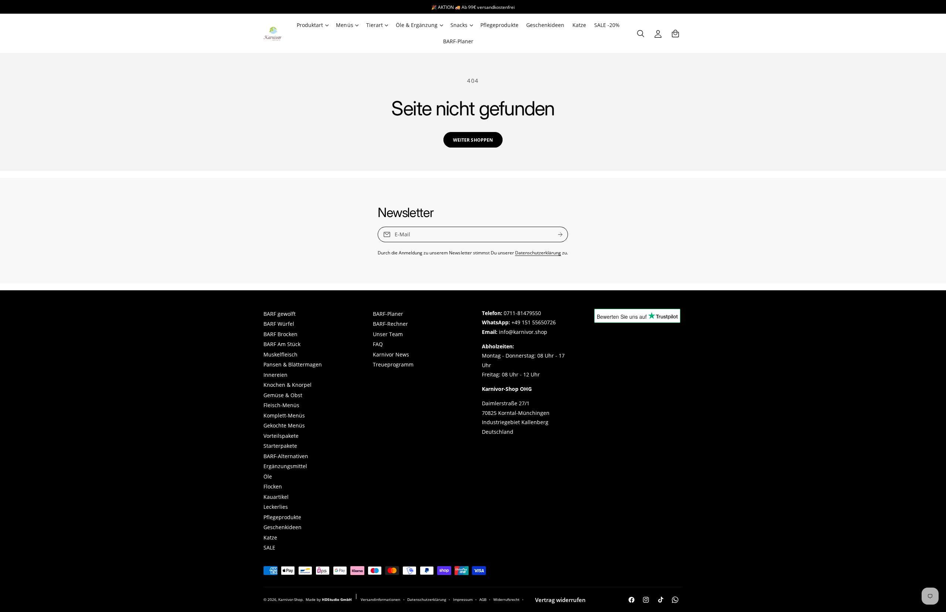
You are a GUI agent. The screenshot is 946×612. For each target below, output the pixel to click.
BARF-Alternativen (285, 456)
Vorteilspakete (281, 436)
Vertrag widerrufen (560, 599)
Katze (270, 537)
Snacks (458, 25)
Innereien (275, 375)
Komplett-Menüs (284, 415)
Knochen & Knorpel (287, 385)
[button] (312, 25)
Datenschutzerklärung (538, 253)
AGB (482, 599)
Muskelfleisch (280, 354)
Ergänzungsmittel (285, 466)
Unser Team (388, 334)
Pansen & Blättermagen (292, 364)
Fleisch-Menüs (281, 405)
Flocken (272, 486)
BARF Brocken (280, 334)
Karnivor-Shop (290, 599)
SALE (269, 547)
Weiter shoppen (473, 140)
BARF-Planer (388, 314)
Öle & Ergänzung (417, 25)
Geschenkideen (282, 527)
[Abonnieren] (560, 235)
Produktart (310, 25)
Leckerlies (275, 507)
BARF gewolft (279, 314)
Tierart (374, 25)
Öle (267, 476)
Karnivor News (391, 354)
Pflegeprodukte (282, 517)
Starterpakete (280, 446)
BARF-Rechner (390, 324)
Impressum (463, 599)
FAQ (378, 344)
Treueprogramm (393, 364)
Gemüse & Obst (282, 395)
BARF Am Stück (281, 344)
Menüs (344, 25)
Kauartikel (276, 497)
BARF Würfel (278, 324)
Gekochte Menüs (284, 425)
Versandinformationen (380, 599)
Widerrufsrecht (506, 599)
